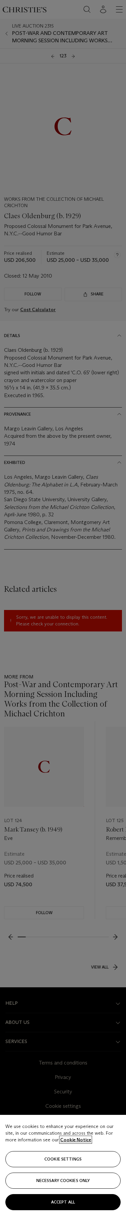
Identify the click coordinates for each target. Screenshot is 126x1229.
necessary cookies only (63, 1180)
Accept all (63, 1201)
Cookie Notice (75, 1140)
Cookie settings (63, 1159)
